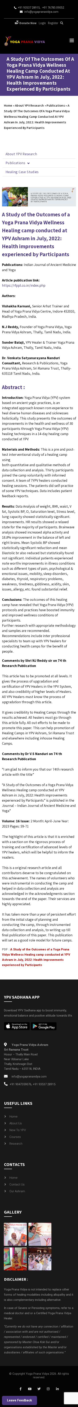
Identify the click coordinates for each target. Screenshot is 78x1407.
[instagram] (48, 1389)
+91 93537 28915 (29, 7)
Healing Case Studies (22, 172)
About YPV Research (29, 105)
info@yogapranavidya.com (41, 11)
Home (8, 105)
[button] (39, 163)
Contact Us (17, 1184)
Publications (56, 105)
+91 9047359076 (20, 1084)
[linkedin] (57, 1389)
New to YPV (17, 1130)
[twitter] (39, 1389)
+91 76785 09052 (53, 7)
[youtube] (30, 1389)
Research (15, 1143)
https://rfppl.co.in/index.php (23, 285)
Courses (15, 1137)
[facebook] (21, 1389)
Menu (71, 40)
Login (42, 23)
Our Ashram (17, 1191)
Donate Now (28, 23)
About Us (15, 1123)
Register (53, 23)
